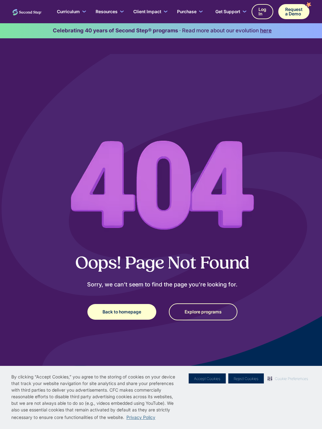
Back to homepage (122, 311)
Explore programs (203, 311)
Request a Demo (294, 11)
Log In (262, 11)
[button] (287, 378)
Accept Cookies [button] (207, 378)
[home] (27, 11)
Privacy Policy (140, 417)
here (266, 30)
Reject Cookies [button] (246, 378)
